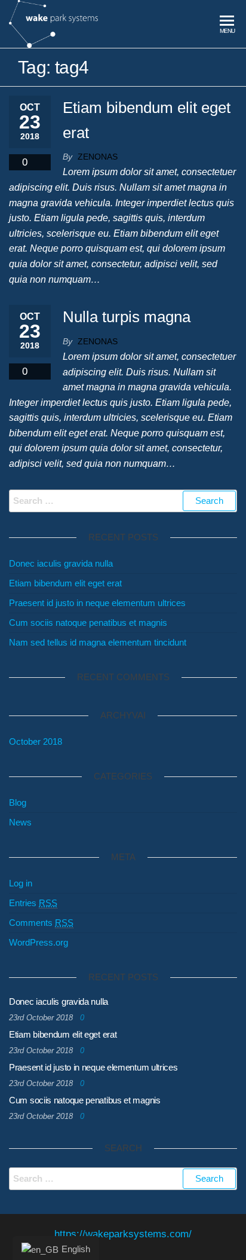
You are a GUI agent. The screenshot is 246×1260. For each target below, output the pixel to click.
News (20, 822)
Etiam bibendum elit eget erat (65, 583)
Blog (17, 802)
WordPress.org (38, 942)
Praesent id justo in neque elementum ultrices (97, 603)
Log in (20, 883)
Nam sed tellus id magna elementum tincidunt (97, 642)
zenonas (98, 156)
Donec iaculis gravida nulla (61, 563)
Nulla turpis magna (126, 317)
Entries (33, 903)
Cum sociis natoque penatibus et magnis (88, 622)
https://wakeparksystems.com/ (123, 1234)
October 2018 (35, 741)
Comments (41, 923)
